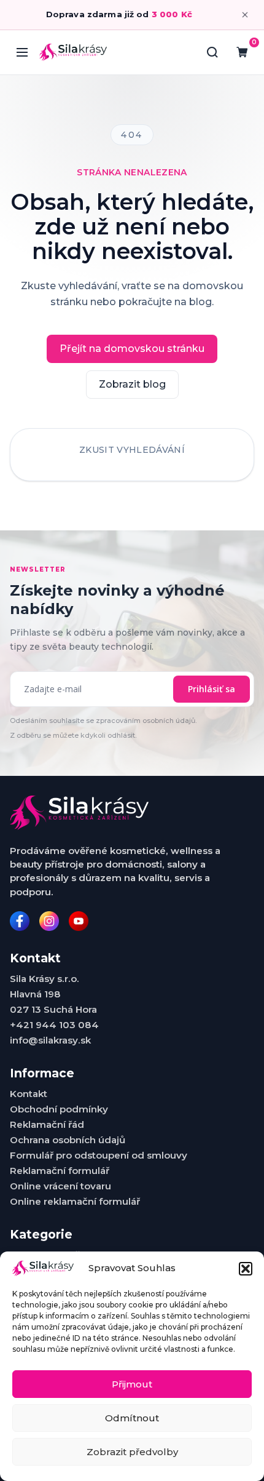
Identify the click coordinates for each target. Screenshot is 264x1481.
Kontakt (28, 1094)
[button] (245, 1269)
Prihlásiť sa (211, 689)
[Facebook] (19, 921)
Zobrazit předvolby (132, 1452)
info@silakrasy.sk (50, 1040)
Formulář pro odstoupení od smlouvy (98, 1155)
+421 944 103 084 (54, 1025)
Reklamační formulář (59, 1170)
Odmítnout (132, 1418)
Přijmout (132, 1384)
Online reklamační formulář (75, 1201)
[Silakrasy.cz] (73, 52)
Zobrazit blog (132, 384)
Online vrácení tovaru (60, 1186)
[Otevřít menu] (22, 52)
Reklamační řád (47, 1124)
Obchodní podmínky (59, 1109)
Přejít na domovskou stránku (132, 348)
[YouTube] (78, 921)
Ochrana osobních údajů (67, 1140)
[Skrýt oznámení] (245, 15)
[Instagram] (49, 921)
